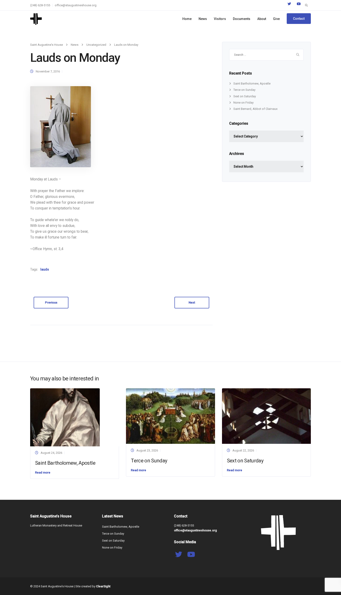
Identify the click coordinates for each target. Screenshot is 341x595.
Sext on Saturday (244, 96)
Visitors (220, 19)
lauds (44, 269)
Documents (241, 19)
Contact (299, 18)
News (203, 19)
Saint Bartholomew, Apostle (251, 83)
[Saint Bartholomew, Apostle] (65, 417)
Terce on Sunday (244, 90)
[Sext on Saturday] (266, 416)
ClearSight (103, 586)
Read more (42, 472)
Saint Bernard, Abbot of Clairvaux (255, 109)
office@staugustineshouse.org (76, 5)
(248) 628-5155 (40, 5)
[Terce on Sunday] (170, 416)
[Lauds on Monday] (60, 126)
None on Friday (243, 102)
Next (192, 302)
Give (276, 19)
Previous (51, 302)
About (261, 19)
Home (187, 19)
